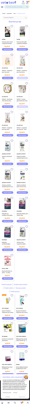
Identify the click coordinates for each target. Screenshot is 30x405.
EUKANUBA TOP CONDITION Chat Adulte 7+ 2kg (7, 214)
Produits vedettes (9, 288)
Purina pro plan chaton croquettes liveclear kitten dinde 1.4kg (7, 42)
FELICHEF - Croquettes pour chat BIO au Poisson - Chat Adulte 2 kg (22, 71)
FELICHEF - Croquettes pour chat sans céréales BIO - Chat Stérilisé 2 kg (7, 71)
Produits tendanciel (7, 284)
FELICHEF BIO (5, 68)
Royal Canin (5, 268)
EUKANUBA (4, 211)
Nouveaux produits (21, 288)
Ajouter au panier (7, 49)
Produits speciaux (15, 291)
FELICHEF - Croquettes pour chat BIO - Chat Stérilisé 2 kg (22, 128)
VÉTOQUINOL (5, 336)
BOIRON (18, 364)
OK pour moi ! (22, 396)
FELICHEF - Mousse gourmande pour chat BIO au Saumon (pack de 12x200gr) (22, 100)
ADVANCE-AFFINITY (6, 154)
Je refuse (15, 392)
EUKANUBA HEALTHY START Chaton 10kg (22, 214)
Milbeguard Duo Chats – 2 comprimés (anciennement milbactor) (7, 367)
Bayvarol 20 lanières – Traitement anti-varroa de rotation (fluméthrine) (21, 311)
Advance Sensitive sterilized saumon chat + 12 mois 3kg (7, 185)
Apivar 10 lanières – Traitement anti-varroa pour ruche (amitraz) (7, 311)
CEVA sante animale (21, 336)
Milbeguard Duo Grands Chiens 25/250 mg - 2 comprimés (21, 339)
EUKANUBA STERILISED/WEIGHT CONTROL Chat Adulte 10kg (6, 243)
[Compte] (28, 402)
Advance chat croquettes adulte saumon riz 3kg (21, 243)
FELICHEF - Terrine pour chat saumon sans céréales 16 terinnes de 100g (7, 100)
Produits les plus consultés (20, 284)
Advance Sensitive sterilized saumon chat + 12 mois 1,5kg (22, 157)
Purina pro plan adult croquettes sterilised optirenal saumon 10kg (22, 42)
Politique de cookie (7, 392)
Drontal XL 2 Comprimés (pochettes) (7, 339)
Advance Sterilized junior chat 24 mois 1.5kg (21, 185)
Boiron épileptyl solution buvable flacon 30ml (22, 367)
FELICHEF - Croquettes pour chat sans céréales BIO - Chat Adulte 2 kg (7, 128)
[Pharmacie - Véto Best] (8, 2)
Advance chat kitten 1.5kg (7, 157)
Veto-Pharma (5, 308)
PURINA (3, 39)
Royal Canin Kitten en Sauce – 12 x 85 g (7, 271)
